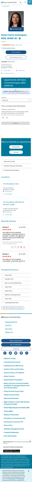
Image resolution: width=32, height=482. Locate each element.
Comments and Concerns (12, 362)
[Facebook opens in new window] (5, 353)
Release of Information (11, 415)
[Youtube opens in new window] (16, 353)
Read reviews (19, 45)
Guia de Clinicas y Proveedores (14, 372)
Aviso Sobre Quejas (10, 436)
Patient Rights (8, 411)
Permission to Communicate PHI (14, 418)
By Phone (16, 152)
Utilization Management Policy (14, 429)
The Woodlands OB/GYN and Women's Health (13, 203)
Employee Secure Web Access (13, 365)
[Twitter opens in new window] (10, 353)
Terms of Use (8, 425)
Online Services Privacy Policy (14, 391)
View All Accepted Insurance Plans (12, 308)
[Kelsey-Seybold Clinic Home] (9, 2)
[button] (16, 21)
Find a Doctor (6, 6)
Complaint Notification (11, 432)
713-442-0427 (16, 345)
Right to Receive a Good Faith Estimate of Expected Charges (16, 403)
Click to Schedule (16, 52)
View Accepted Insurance (16, 57)
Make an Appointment (16, 341)
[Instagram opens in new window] (27, 353)
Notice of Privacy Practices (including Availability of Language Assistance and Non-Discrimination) (17, 385)
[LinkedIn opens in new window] (21, 353)
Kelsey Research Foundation (13, 380)
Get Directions (21, 70)
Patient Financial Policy (11, 395)
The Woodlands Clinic (6, 64)
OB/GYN (3, 41)
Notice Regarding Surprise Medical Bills (17, 407)
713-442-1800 (6, 70)
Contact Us (16, 349)
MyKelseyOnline (16, 147)
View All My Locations (8, 73)
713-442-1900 (8, 214)
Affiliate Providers (10, 358)
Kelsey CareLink (9, 376)
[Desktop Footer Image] (11, 318)
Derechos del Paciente (11, 398)
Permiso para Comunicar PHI (13, 422)
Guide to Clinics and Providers (14, 369)
